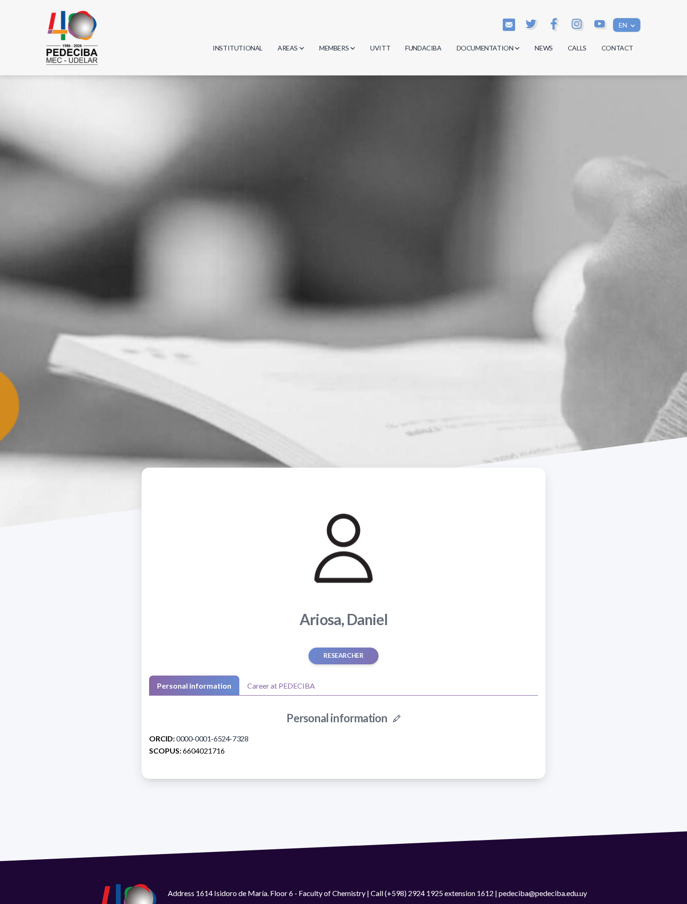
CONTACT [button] (617, 48)
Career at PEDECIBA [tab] (281, 685)
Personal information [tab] (194, 685)
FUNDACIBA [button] (423, 48)
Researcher (343, 655)
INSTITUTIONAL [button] (238, 48)
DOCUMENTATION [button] (485, 48)
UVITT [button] (380, 48)
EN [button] (624, 25)
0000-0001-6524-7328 (212, 738)
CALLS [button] (577, 48)
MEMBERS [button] (334, 48)
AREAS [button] (288, 48)
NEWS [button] (543, 48)
